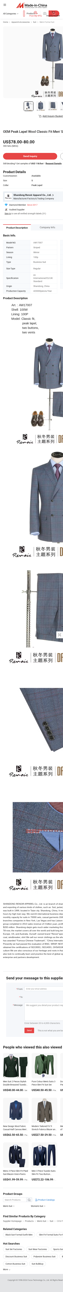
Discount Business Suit (16, 1256)
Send (29, 1030)
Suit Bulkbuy (37, 1263)
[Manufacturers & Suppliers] (31, 5)
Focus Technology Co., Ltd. (39, 1280)
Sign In (8, 213)
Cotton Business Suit (15, 1263)
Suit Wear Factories (37, 1249)
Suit (34, 22)
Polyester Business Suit (44, 1256)
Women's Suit (37, 1206)
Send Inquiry (30, 156)
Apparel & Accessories (20, 22)
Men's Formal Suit (47, 22)
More (5, 1269)
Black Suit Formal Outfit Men (19, 1234)
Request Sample (54, 163)
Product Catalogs (46, 1199)
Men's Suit (7, 1206)
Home (5, 22)
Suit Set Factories (14, 1249)
